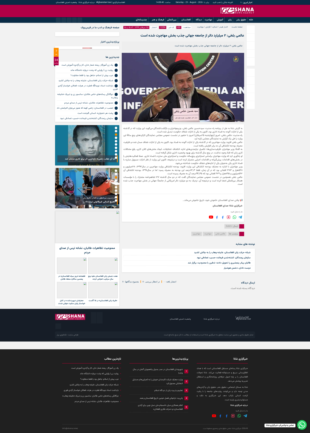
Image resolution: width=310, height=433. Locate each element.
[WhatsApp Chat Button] (302, 425)
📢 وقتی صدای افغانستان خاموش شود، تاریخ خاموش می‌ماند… (213, 200)
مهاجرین (196, 233)
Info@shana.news (70, 428)
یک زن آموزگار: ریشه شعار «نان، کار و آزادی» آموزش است (87, 65)
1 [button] (116, 128)
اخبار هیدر (223, 27)
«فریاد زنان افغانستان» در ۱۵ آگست (103, 300)
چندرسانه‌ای (141, 20)
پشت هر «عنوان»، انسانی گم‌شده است (95, 113)
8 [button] (116, 151)
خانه (251, 20)
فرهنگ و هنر (158, 20)
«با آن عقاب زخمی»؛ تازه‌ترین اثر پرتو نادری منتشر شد (90, 159)
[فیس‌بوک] (223, 217)
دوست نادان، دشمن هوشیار (237, 268)
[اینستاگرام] (229, 217)
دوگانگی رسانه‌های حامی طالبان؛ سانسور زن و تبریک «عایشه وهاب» (87, 96)
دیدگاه (199, 20)
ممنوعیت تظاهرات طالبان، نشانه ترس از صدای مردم (88, 103)
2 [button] (116, 131)
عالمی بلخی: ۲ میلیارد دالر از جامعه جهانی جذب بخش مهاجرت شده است (192, 35)
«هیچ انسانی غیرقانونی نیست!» (100, 202)
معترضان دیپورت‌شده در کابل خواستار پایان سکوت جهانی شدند (71, 302)
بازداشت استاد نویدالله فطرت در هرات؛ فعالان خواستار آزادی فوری (88, 87)
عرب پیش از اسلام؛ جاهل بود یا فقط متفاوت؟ (92, 75)
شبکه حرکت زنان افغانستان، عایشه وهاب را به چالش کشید (222, 252)
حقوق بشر (241, 20)
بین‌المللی (171, 20)
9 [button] (116, 154)
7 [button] (116, 148)
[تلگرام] (240, 217)
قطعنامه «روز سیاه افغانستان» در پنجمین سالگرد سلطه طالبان (71, 278)
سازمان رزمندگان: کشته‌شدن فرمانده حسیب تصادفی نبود (224, 258)
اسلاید (214, 27)
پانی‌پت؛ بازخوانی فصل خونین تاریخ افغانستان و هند (161, 398)
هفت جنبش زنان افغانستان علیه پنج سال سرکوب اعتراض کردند (103, 278)
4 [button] (116, 138)
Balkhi (229, 226)
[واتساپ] (239, 415)
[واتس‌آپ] (234, 217)
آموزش (220, 20)
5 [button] (116, 141)
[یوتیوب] (211, 217)
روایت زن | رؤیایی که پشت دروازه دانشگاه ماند (91, 70)
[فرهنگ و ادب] (217, 217)
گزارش (207, 27)
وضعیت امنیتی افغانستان (66, 2)
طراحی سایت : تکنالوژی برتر (67, 334)
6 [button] (116, 144)
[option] (87, 145)
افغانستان (186, 20)
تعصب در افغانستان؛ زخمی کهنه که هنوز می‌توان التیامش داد (85, 108)
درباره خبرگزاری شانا (86, 2)
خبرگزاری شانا (210, 334)
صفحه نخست (237, 27)
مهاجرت (208, 20)
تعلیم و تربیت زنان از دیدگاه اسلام (168, 390)
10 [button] (116, 157)
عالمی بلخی (220, 233)
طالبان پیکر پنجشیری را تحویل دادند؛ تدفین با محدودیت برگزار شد (219, 263)
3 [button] (116, 134)
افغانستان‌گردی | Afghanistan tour (110, 2)
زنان (230, 20)
